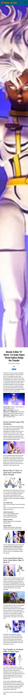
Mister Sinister (14, 583)
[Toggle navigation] (25, 2)
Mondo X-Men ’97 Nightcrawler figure (14, 546)
